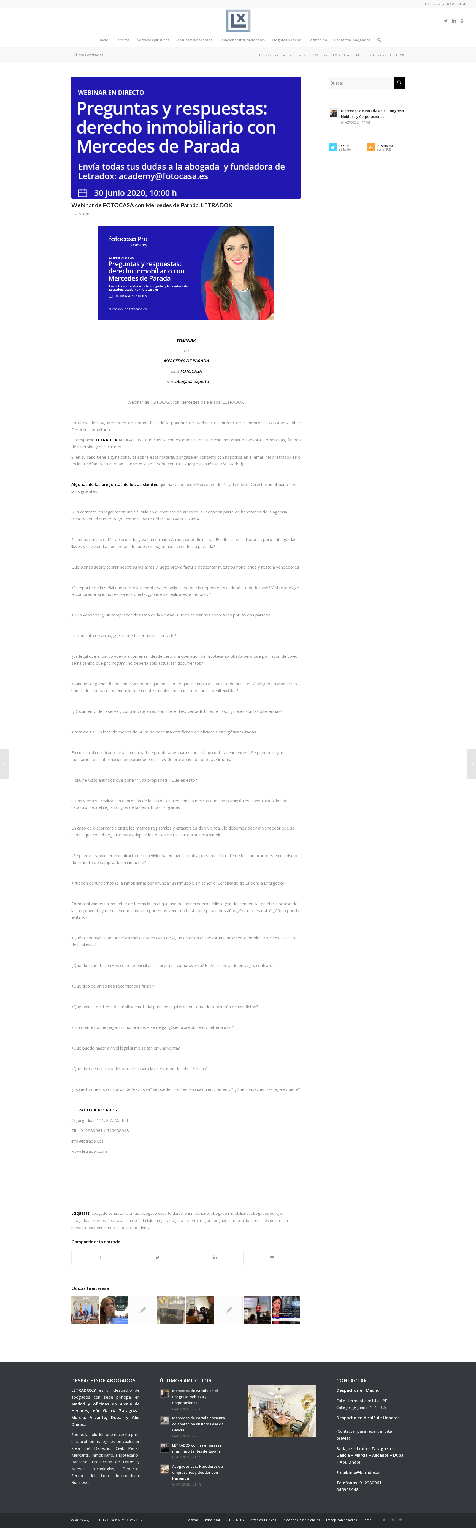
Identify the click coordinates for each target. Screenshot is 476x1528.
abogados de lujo (266, 1213)
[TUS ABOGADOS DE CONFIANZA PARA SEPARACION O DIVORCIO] (229, 1310)
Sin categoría (301, 55)
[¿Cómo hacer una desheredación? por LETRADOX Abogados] (85, 1310)
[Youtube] (462, 21)
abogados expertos (88, 1220)
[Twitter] (446, 21)
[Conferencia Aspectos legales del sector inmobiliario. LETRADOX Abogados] (257, 1310)
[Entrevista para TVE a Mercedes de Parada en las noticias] (200, 1310)
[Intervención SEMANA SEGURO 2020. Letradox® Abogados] (114, 1310)
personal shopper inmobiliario (97, 1227)
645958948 (347, 1489)
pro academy (138, 1227)
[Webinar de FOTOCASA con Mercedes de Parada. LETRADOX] (186, 138)
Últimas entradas (87, 54)
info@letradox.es (365, 1472)
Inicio (284, 55)
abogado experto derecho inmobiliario (175, 1213)
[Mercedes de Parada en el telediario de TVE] (286, 1310)
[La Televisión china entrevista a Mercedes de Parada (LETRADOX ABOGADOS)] (142, 1310)
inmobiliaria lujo (139, 1220)
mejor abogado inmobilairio (224, 1220)
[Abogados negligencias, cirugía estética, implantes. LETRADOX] (171, 1310)
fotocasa (115, 1220)
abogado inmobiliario (230, 1213)
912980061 (370, 1482)
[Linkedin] (454, 21)
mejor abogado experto (177, 1220)
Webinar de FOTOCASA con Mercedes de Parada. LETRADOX (151, 205)
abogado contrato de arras (115, 1213)
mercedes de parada (269, 1220)
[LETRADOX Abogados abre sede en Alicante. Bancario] (471, 764)
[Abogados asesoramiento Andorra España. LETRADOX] (4, 764)
